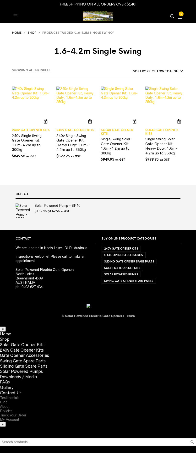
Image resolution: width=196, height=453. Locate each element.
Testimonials (9, 398)
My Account (9, 419)
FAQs (5, 382)
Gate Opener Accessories (123, 255)
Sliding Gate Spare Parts (24, 366)
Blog (3, 402)
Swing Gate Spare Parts (23, 361)
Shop (31, 33)
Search (192, 442)
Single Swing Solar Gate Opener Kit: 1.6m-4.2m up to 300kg (115, 146)
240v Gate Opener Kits (31, 130)
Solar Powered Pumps (121, 274)
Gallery (6, 387)
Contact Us (11, 392)
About (5, 407)
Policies (6, 411)
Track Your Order (13, 415)
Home (17, 33)
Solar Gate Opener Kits (117, 131)
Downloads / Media (18, 376)
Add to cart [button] (46, 121)
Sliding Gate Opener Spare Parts (129, 261)
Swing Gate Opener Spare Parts (128, 281)
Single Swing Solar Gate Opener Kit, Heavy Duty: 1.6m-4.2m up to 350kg (161, 146)
